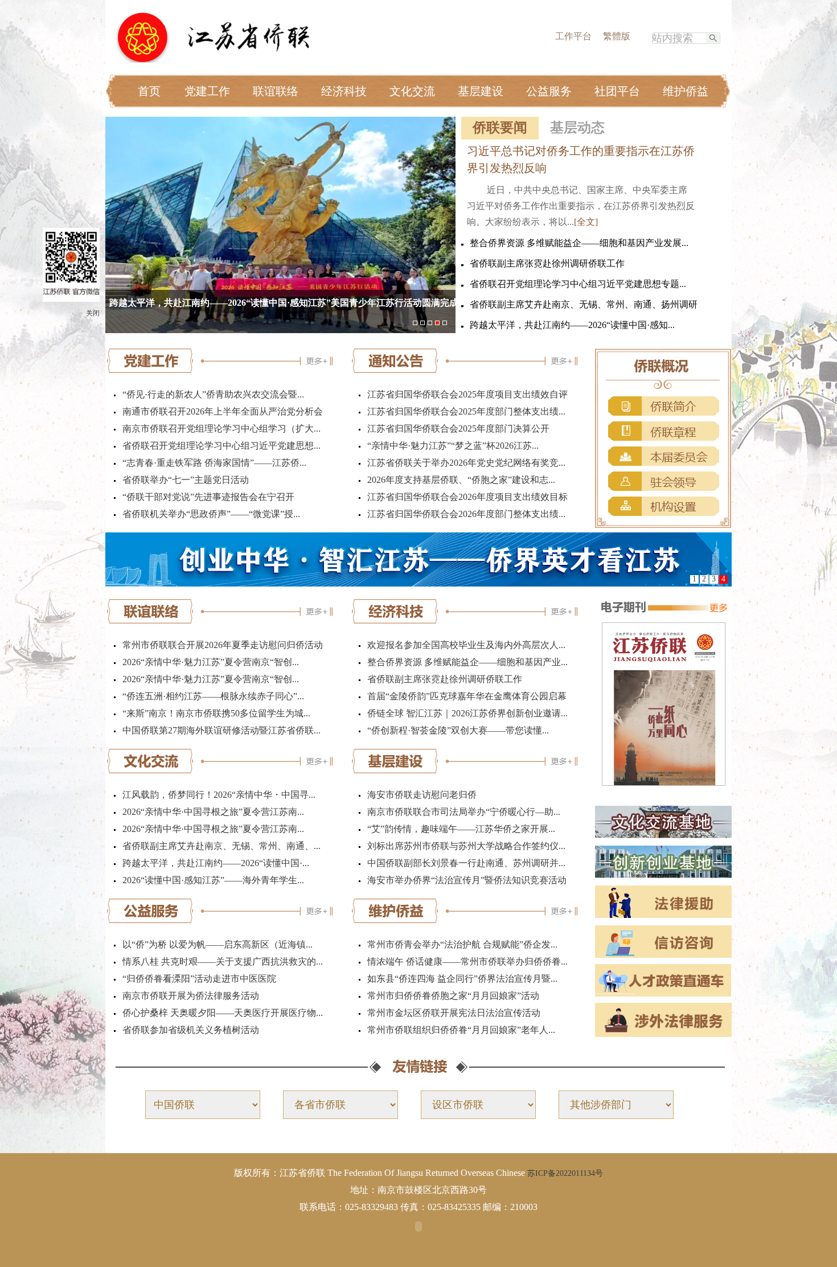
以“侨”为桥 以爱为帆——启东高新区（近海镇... (217, 944)
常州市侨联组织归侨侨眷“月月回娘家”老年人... (461, 1030)
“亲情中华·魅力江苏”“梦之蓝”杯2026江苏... (453, 445)
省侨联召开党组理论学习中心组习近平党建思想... (221, 445)
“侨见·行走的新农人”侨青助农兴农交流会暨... (213, 394)
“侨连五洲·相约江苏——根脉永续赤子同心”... (213, 696)
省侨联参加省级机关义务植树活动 (190, 1030)
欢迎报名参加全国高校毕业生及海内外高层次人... (466, 645)
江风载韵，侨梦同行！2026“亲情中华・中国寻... (218, 794)
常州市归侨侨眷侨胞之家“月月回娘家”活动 (453, 996)
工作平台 (573, 36)
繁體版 (616, 36)
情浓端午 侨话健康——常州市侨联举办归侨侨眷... (467, 961)
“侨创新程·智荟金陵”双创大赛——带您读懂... (458, 730)
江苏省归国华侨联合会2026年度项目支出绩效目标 (467, 497)
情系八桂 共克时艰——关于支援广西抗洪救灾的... (222, 961)
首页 (149, 91)
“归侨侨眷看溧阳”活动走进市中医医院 (199, 978)
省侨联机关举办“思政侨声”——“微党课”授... (211, 514)
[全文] (586, 222)
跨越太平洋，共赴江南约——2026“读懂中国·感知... (572, 325)
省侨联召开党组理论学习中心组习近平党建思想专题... (578, 284)
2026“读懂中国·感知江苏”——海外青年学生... (213, 880)
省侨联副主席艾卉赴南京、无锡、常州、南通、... (221, 846)
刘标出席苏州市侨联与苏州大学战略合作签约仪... (466, 846)
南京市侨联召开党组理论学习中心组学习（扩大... (221, 428)
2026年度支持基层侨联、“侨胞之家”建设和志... (461, 480)
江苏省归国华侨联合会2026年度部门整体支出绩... (466, 514)
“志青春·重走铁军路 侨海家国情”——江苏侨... (214, 463)
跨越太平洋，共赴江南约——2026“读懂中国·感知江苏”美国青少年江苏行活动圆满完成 (283, 302)
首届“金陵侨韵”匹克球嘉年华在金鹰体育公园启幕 (467, 696)
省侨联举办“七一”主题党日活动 (185, 480)
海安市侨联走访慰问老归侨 (422, 794)
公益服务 (549, 91)
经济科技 (344, 91)
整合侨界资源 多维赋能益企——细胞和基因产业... (467, 662)
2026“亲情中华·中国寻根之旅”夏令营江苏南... (213, 812)
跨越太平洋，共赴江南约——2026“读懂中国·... (215, 863)
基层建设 (480, 91)
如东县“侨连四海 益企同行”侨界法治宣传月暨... (462, 978)
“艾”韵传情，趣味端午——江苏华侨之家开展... (461, 829)
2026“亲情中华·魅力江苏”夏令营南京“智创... (210, 662)
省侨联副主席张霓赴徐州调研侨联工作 (547, 263)
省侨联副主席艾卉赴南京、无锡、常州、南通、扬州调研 (584, 304)
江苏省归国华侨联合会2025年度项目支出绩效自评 (467, 394)
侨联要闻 (500, 127)
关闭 (93, 313)
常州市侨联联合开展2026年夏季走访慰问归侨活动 (222, 645)
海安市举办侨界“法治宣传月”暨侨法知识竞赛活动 (467, 880)
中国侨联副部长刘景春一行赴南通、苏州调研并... (466, 863)
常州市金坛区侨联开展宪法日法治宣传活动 (453, 1013)
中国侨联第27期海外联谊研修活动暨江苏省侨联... (221, 730)
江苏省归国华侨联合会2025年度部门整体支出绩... (466, 411)
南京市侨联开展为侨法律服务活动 (190, 996)
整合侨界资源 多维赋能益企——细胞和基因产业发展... (579, 243)
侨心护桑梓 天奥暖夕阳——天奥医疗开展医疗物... (222, 1013)
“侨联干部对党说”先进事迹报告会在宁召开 (208, 497)
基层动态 (577, 127)
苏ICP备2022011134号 (565, 1173)
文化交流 (412, 91)
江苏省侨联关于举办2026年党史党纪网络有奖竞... (466, 463)
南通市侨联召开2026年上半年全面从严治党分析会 (222, 411)
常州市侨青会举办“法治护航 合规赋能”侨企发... (462, 944)
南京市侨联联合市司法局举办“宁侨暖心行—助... (463, 812)
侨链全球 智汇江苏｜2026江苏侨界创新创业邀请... (467, 713)
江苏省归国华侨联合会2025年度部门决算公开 (458, 428)
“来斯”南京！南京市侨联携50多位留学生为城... (216, 713)
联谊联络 (275, 91)
